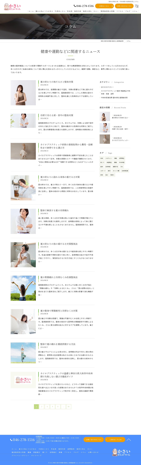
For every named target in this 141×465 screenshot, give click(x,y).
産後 (101, 175)
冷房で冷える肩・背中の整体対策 (56, 115)
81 (68, 407)
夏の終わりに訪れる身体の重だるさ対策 (60, 176)
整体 (101, 166)
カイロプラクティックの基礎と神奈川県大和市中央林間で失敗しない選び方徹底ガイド (66, 375)
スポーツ (102, 171)
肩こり (102, 162)
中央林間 (121, 162)
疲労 (109, 171)
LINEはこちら (104, 6)
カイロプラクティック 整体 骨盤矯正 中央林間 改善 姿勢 (115, 92)
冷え (122, 166)
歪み (106, 175)
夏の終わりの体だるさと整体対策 (56, 81)
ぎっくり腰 (116, 171)
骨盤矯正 (109, 162)
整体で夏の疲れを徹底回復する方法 (57, 344)
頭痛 (115, 158)
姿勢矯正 (121, 158)
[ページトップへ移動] (129, 439)
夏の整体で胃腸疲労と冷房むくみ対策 (59, 310)
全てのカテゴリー (107, 87)
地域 (101, 158)
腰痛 (115, 162)
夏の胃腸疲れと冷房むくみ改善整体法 (59, 277)
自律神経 (108, 166)
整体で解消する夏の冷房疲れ (54, 210)
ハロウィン (108, 158)
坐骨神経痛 (125, 171)
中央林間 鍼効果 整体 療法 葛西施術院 (114, 97)
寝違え (112, 175)
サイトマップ (36, 455)
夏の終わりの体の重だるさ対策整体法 (59, 243)
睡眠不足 (115, 166)
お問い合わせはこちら (124, 6)
